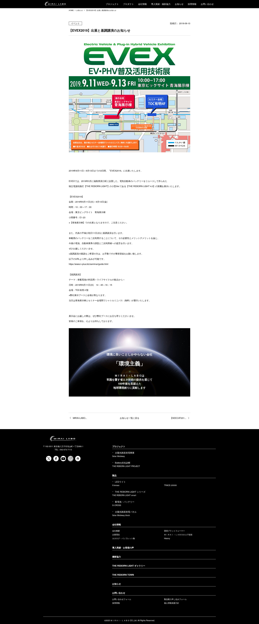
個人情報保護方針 (171, 603)
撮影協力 (116, 556)
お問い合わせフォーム (121, 599)
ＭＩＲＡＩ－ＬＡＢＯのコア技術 (178, 534)
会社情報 (142, 4)
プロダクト (128, 4)
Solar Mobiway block (121, 515)
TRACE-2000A (170, 485)
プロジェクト (112, 4)
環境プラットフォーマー (174, 531)
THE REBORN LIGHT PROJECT (126, 466)
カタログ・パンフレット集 (123, 538)
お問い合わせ (207, 4)
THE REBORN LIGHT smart (124, 495)
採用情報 (192, 4)
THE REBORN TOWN (123, 574)
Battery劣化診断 (122, 463)
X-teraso (115, 485)
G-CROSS (116, 505)
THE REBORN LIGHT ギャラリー (128, 565)
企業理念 (116, 534)
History (167, 538)
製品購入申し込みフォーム (175, 599)
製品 (114, 475)
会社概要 (116, 531)
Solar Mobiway (118, 456)
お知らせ (179, 4)
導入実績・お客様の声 (123, 547)
